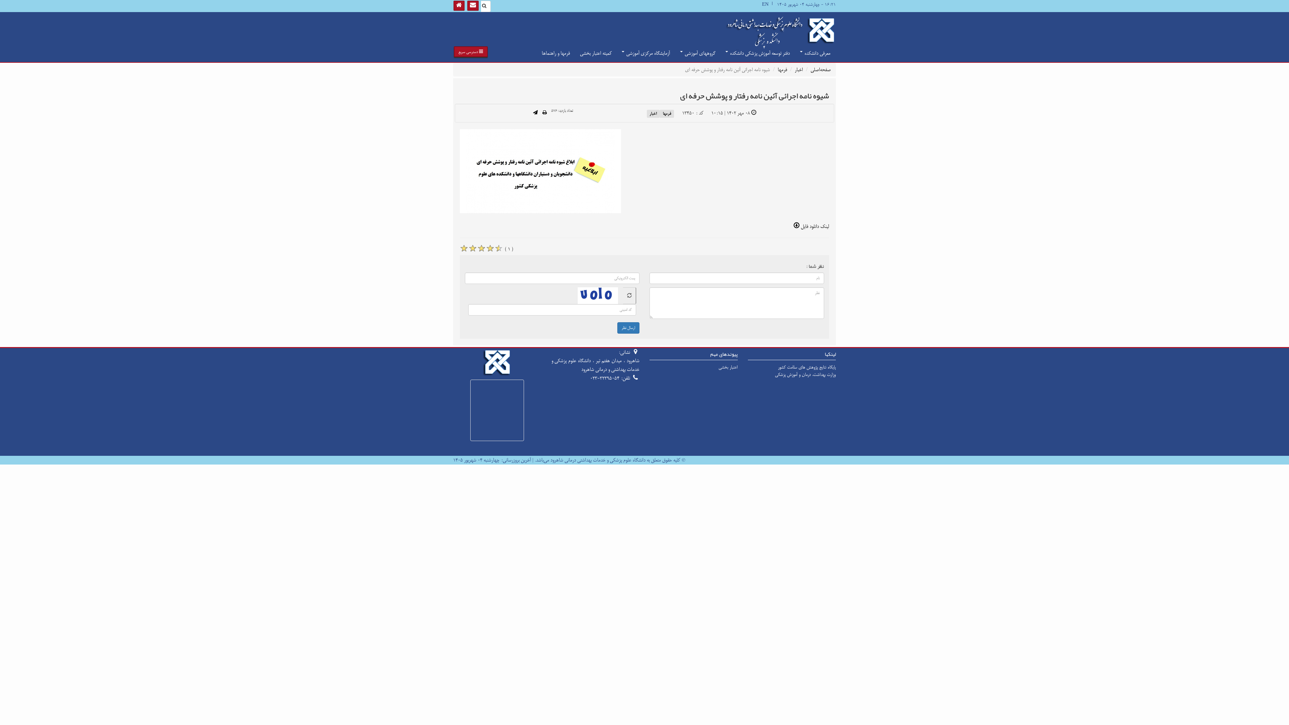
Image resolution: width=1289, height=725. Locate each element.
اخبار (799, 69)
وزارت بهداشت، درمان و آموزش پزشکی (805, 374)
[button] (471, 51)
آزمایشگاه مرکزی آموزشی (647, 53)
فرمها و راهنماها (556, 53)
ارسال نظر (628, 328)
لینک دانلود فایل (814, 226)
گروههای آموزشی (699, 53)
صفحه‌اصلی (821, 69)
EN (765, 4)
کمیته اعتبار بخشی (596, 53)
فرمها (782, 69)
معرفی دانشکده (816, 53)
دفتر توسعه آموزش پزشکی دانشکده (759, 53)
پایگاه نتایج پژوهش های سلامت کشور (807, 367)
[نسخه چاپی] (544, 113)
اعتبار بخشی (728, 367)
